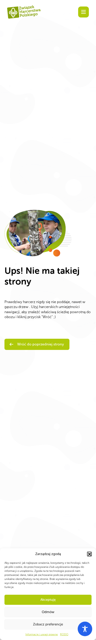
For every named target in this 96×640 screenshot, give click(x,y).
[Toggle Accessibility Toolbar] (85, 629)
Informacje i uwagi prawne (41, 634)
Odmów (48, 612)
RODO (64, 634)
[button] (89, 554)
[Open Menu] (83, 12)
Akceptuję (48, 600)
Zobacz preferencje (48, 624)
